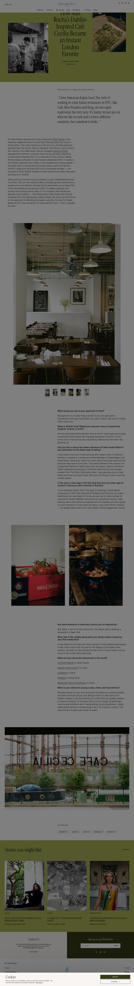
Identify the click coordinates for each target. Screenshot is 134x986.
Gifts (68, 10)
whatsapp (97, 832)
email (86, 832)
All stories (126, 850)
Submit (116, 946)
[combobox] (12, 963)
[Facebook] (96, 952)
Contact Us (8, 4)
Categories (40, 10)
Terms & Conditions (10, 972)
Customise (114, 981)
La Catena (87, 10)
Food (7, 913)
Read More (39, 982)
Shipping (126, 972)
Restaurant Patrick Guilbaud (72, 682)
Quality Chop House (67, 667)
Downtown (95, 913)
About (95, 10)
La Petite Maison (66, 662)
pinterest (110, 832)
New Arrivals (60, 10)
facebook (62, 832)
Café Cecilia (58, 139)
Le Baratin (63, 672)
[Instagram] (100, 952)
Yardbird (62, 677)
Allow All (115, 977)
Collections (49, 10)
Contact (7, 968)
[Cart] (128, 3)
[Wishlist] (126, 3)
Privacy (127, 968)
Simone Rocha (61, 151)
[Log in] (122, 3)
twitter (74, 832)
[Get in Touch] (33, 945)
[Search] (119, 3)
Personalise (76, 10)
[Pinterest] (105, 952)
